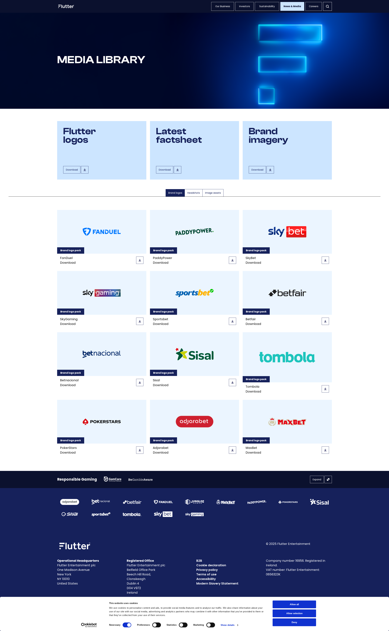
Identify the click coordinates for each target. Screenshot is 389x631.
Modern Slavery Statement (217, 583)
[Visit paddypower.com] (256, 502)
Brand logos (175, 192)
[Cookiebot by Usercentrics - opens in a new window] (89, 625)
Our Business (222, 6)
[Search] (327, 6)
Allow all (294, 604)
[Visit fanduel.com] (163, 502)
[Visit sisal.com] (319, 502)
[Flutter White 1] (65, 6)
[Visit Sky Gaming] (194, 514)
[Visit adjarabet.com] (69, 502)
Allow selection (294, 613)
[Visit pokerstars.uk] (288, 502)
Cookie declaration (211, 565)
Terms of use (206, 574)
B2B (199, 561)
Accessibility (206, 579)
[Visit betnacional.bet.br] (100, 502)
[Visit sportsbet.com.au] (100, 514)
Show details (227, 625)
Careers (313, 6)
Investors (244, 6)
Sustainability (267, 6)
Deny (294, 622)
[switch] (156, 624)
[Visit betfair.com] (132, 502)
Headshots (193, 192)
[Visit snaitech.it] (69, 514)
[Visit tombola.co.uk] (132, 514)
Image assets (213, 192)
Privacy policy (207, 570)
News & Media (292, 6)
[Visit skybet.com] (163, 514)
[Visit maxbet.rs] (225, 501)
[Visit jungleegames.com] (194, 502)
